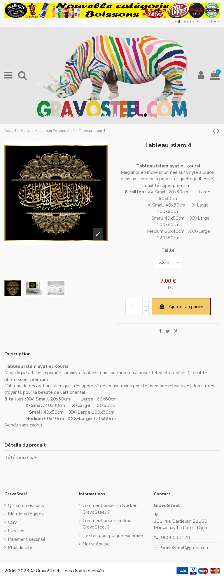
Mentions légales (26, 514)
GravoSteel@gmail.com (185, 547)
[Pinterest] (175, 331)
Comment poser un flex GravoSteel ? (106, 523)
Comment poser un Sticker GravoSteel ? (109, 508)
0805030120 (175, 537)
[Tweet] (168, 331)
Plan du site (20, 547)
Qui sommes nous (26, 505)
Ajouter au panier (186, 306)
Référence (16, 457)
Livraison (17, 531)
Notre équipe (96, 544)
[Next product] (218, 131)
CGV (12, 522)
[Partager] (160, 331)
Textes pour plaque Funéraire (113, 535)
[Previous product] (215, 131)
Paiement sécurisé (27, 539)
